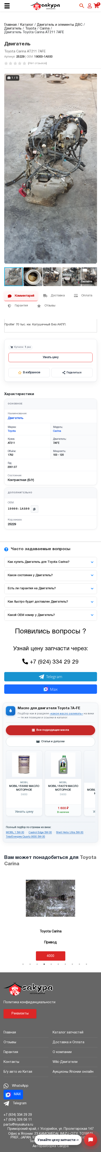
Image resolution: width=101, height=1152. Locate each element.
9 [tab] (79, 964)
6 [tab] (58, 964)
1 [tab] (23, 964)
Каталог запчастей (68, 1032)
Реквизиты (20, 1013)
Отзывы (10, 1042)
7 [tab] (65, 964)
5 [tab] (51, 964)
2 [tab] (30, 964)
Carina (57, 431)
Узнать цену (50, 357)
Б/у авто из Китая (18, 1071)
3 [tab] (37, 964)
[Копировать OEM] (34, 509)
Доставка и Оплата (68, 1042)
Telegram (54, 676)
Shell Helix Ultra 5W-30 (69, 832)
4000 (50, 956)
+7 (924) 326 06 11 (18, 1119)
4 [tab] (44, 964)
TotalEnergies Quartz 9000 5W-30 (25, 837)
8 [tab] (72, 964)
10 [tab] (86, 964)
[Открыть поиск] (82, 6)
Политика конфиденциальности (29, 1002)
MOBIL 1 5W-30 (15, 832)
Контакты (11, 1062)
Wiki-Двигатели (65, 1062)
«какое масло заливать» (66, 713)
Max (54, 689)
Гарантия (11, 1052)
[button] (93, 77)
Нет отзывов (37, 63)
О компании (62, 1052)
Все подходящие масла (52, 730)
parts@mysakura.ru (18, 1124)
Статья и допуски (53, 741)
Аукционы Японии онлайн (73, 1071)
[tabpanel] (50, 917)
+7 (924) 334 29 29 (54, 662)
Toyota (12, 431)
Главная (10, 1032)
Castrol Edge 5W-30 (40, 832)
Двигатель (15, 418)
